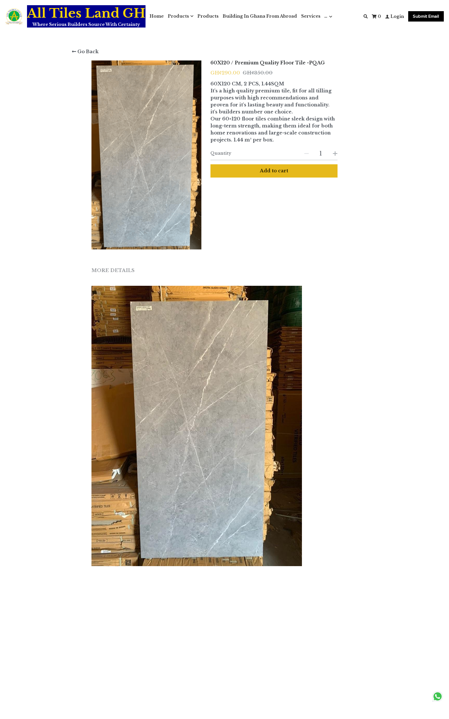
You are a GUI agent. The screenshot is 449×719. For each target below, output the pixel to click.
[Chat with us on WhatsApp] (437, 701)
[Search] (366, 16)
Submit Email (426, 16)
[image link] (14, 16)
